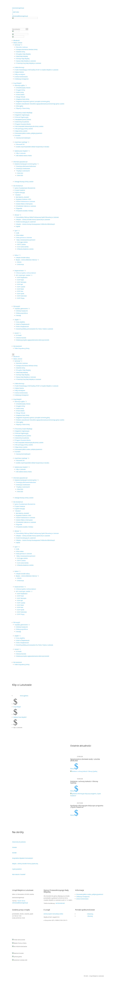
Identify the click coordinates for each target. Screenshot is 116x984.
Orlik (17, 233)
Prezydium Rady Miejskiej (23, 54)
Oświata (18, 195)
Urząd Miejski (17, 83)
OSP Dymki (20, 293)
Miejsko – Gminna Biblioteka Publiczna (27, 260)
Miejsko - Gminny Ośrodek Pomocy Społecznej (25, 863)
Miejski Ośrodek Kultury (23, 257)
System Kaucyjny (20, 192)
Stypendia (19, 208)
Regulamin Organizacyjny (22, 115)
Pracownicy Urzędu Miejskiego (23, 112)
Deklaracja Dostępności (22, 79)
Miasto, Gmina (17, 42)
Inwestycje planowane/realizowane (26, 166)
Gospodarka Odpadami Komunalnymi (22, 858)
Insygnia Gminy (20, 90)
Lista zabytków (20, 322)
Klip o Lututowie (21, 153)
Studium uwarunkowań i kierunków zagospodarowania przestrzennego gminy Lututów (40, 104)
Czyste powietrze (17, 869)
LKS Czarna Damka (22, 247)
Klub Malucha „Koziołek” (22, 197)
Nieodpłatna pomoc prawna (23, 119)
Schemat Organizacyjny (21, 117)
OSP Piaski (20, 280)
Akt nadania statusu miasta (24, 155)
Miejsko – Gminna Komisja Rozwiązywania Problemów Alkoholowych (35, 224)
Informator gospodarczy (20, 162)
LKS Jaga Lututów (22, 242)
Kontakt (17, 135)
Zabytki (17, 319)
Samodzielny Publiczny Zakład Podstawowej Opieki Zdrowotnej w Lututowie (37, 217)
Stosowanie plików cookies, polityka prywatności (28, 133)
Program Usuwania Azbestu (23, 124)
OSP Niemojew (21, 282)
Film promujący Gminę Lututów (24, 128)
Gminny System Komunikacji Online (53, 914)
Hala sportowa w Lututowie (24, 237)
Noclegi (18, 315)
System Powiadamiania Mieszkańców (25, 188)
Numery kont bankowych (23, 138)
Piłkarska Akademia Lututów (25, 249)
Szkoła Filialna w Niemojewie (24, 204)
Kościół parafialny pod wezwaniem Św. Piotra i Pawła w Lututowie (34, 329)
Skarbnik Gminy (20, 52)
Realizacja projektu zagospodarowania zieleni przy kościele (32, 340)
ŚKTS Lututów (21, 244)
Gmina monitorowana (21, 76)
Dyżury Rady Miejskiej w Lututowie (26, 61)
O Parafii (18, 335)
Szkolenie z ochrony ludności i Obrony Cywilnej (84, 782)
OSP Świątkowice (22, 277)
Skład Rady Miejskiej (22, 56)
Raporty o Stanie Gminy (23, 108)
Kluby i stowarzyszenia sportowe (25, 240)
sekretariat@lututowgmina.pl (20, 16)
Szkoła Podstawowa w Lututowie (25, 201)
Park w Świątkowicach (22, 326)
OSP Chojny (20, 298)
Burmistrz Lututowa (22, 47)
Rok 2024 (20, 173)
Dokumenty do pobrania (22, 122)
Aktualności (16, 40)
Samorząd (18, 45)
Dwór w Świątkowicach (22, 324)
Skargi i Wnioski (20, 97)
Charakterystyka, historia (23, 87)
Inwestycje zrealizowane (23, 168)
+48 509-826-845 (60, 903)
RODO (19, 262)
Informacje (20, 264)
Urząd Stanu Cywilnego (22, 142)
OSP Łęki (20, 284)
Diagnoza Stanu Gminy (22, 99)
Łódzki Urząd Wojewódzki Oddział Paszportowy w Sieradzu (32, 146)
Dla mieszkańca (18, 186)
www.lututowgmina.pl (18, 8)
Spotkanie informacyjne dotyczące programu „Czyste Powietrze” (86, 806)
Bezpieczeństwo (20, 270)
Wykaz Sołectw (19, 72)
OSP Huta (20, 291)
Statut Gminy (20, 92)
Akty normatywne (20, 74)
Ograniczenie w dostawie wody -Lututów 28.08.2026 (85, 760)
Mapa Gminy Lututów (21, 131)
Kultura (17, 255)
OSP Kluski (20, 289)
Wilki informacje (19, 67)
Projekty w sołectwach (23, 171)
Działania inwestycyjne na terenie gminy (26, 164)
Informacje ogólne (21, 85)
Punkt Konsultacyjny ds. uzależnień (26, 222)
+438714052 (15, 12)
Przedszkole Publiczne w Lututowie (26, 206)
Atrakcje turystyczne (22, 311)
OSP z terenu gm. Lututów (24, 275)
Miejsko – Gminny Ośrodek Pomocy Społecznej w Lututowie (33, 219)
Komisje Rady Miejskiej (22, 58)
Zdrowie (18, 215)
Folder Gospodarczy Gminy (22, 348)
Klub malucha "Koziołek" (19, 874)
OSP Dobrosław (22, 296)
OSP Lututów (21, 286)
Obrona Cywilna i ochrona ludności (26, 273)
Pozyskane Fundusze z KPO (23, 199)
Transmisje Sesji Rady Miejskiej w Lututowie (28, 63)
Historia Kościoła (21, 337)
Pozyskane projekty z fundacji (24, 210)
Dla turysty (16, 306)
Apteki (18, 226)
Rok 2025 (20, 175)
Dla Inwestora (17, 346)
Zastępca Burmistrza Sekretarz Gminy (26, 49)
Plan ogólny (19, 106)
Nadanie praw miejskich (22, 151)
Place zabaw (20, 235)
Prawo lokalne (20, 94)
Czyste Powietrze (20, 190)
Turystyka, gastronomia (22, 308)
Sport (17, 230)
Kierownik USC (20, 144)
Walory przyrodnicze (22, 313)
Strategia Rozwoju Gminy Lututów (24, 181)
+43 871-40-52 (21, 901)
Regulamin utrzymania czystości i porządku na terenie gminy (33, 101)
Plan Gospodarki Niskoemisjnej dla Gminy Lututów (29, 126)
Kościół (17, 333)
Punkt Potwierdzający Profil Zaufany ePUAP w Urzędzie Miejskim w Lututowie (36, 70)
